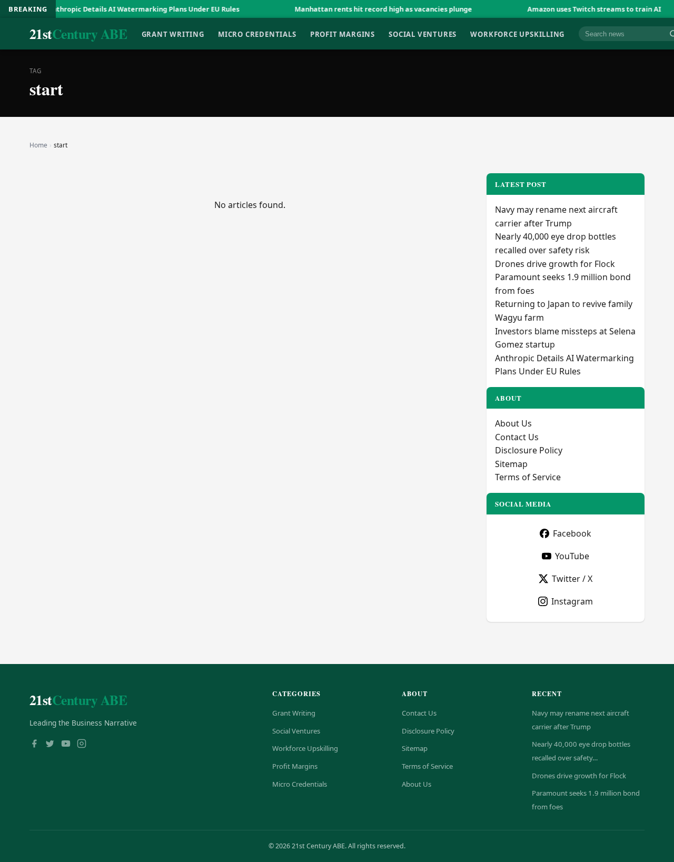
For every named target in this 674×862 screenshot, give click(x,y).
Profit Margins (342, 33)
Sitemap (511, 464)
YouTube (572, 556)
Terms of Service (528, 477)
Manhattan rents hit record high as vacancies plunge (364, 9)
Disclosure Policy (528, 450)
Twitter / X (572, 578)
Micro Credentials (257, 33)
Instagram (572, 601)
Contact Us (517, 437)
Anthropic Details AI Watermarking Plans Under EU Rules (125, 9)
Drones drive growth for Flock (555, 264)
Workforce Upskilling (517, 33)
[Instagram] (81, 744)
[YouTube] (66, 744)
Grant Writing (173, 33)
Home (38, 145)
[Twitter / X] (50, 744)
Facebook (572, 533)
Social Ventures (423, 33)
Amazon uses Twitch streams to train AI (575, 9)
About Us (513, 423)
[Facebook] (34, 744)
